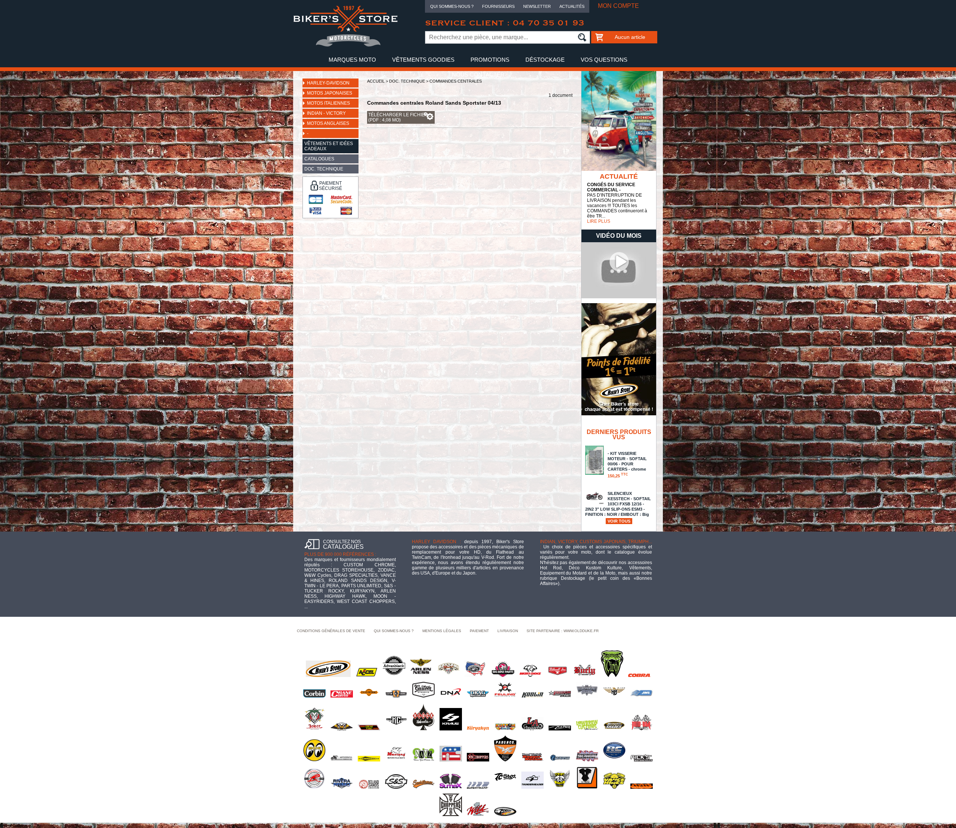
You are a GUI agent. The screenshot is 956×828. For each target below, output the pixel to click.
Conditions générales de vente (331, 631)
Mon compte (618, 6)
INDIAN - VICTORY (326, 113)
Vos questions (604, 59)
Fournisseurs (498, 6)
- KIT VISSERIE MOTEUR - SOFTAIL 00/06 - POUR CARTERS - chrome (627, 464)
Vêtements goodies (423, 59)
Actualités (571, 6)
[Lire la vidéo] (618, 296)
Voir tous (619, 521)
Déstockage (545, 59)
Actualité (619, 176)
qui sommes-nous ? (394, 631)
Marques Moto (352, 59)
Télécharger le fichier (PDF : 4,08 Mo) (398, 117)
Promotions (490, 59)
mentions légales (441, 631)
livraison (507, 631)
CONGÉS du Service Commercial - (611, 187)
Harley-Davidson (328, 83)
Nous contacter (478, 74)
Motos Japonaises (329, 93)
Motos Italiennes (328, 103)
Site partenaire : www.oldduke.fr (563, 631)
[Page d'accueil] (345, 45)
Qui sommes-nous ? (452, 6)
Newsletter (537, 6)
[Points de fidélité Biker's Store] (618, 413)
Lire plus (598, 221)
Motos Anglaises (328, 123)
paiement (479, 631)
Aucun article (630, 37)
